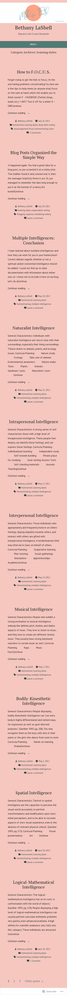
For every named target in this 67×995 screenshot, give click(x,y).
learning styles (31, 124)
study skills (43, 124)
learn (51, 128)
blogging (21, 214)
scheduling (39, 214)
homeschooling (41, 128)
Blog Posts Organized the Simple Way (33, 155)
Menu (39, 44)
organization (37, 210)
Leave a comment (35, 218)
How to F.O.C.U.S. (33, 72)
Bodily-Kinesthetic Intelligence (33, 701)
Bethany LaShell (33, 27)
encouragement (21, 128)
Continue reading (17, 113)
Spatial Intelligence (33, 792)
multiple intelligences (41, 304)
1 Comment (35, 961)
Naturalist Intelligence (34, 328)
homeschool (18, 124)
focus (31, 128)
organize (30, 214)
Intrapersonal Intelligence (33, 421)
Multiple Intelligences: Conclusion (33, 240)
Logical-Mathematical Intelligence (33, 884)
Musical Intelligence (34, 609)
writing (52, 124)
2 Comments (35, 132)
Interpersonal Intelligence (33, 515)
